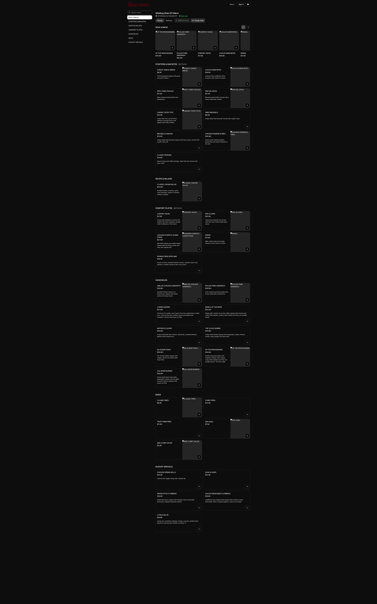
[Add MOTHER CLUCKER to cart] (199, 342)
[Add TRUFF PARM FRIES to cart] (199, 436)
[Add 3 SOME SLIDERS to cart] (199, 321)
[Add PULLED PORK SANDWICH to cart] (193, 47)
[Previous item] (243, 27)
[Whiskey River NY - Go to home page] (138, 4)
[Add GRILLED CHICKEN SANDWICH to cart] (199, 300)
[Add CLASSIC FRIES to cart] (199, 414)
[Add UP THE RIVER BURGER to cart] (172, 47)
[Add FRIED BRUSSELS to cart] (247, 126)
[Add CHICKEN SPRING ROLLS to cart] (199, 486)
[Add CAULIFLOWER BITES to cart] (236, 47)
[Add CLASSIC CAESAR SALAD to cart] (199, 198)
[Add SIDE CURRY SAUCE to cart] (199, 457)
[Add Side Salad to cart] (247, 436)
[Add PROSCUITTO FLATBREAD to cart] (199, 508)
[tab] (160, 20)
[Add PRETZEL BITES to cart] (247, 105)
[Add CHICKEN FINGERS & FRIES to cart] (247, 148)
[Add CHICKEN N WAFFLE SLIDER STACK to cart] (199, 249)
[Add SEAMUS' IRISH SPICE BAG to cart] (199, 270)
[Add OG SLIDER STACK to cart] (199, 364)
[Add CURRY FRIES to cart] (247, 414)
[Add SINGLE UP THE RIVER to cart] (247, 321)
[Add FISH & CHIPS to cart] (247, 228)
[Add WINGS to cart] (247, 249)
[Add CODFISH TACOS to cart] (215, 47)
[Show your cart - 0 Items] (248, 4)
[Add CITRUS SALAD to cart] (199, 529)
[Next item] (248, 27)
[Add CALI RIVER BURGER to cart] (199, 385)
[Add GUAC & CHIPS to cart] (247, 486)
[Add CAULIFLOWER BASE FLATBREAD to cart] (247, 508)
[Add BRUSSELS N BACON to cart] (199, 148)
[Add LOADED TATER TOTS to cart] (199, 126)
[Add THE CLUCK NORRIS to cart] (247, 342)
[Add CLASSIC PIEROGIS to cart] (199, 169)
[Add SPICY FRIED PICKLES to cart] (199, 105)
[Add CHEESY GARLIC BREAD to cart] (199, 84)
